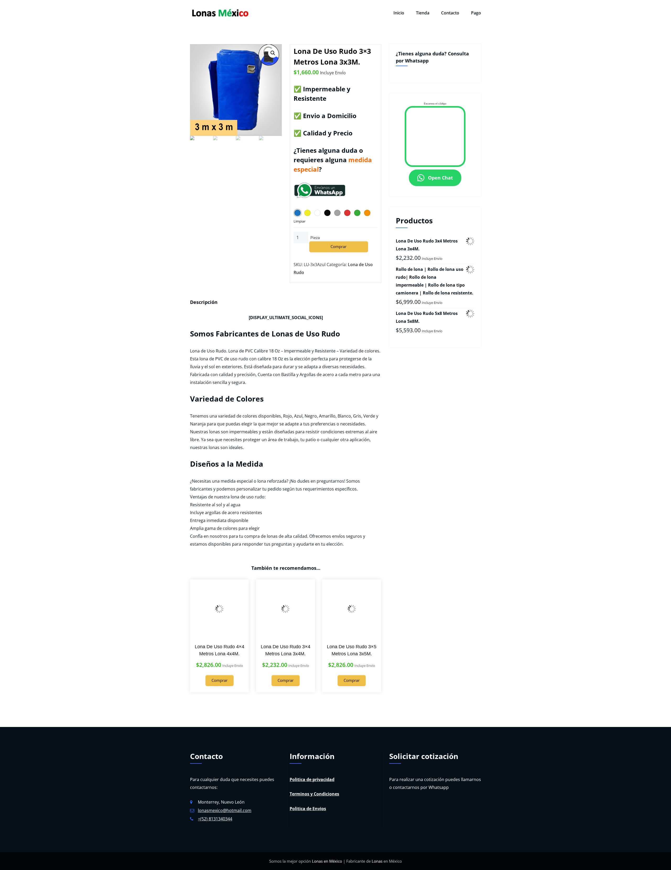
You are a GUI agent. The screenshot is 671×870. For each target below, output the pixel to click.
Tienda (422, 13)
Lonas (377, 861)
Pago (476, 13)
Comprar (339, 246)
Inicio (398, 13)
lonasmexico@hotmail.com (224, 810)
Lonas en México (327, 861)
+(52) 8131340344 (215, 819)
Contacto (450, 13)
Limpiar (299, 221)
